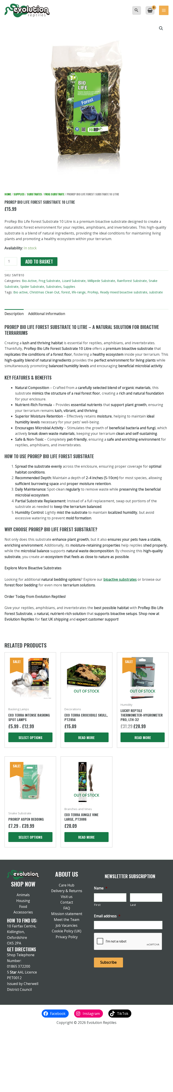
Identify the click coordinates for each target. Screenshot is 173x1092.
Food (23, 906)
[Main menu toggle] (163, 10)
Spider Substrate (32, 286)
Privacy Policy (67, 936)
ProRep (92, 292)
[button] (136, 10)
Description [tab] (14, 313)
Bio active (20, 292)
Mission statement (66, 913)
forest (65, 292)
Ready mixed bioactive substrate (123, 292)
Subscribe (108, 962)
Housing (23, 900)
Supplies (19, 194)
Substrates (34, 194)
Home (8, 194)
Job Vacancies (66, 925)
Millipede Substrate (101, 281)
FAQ (66, 908)
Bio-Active (29, 281)
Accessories (23, 912)
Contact (66, 902)
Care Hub (66, 885)
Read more (86, 737)
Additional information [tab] (46, 313)
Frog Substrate (54, 194)
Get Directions (21, 949)
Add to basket (39, 261)
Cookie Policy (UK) (66, 931)
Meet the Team (66, 919)
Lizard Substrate (74, 281)
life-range (79, 292)
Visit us (67, 896)
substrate (156, 292)
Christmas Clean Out (44, 292)
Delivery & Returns (66, 890)
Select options (30, 737)
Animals (23, 894)
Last (133, 905)
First (97, 905)
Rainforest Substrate (132, 281)
